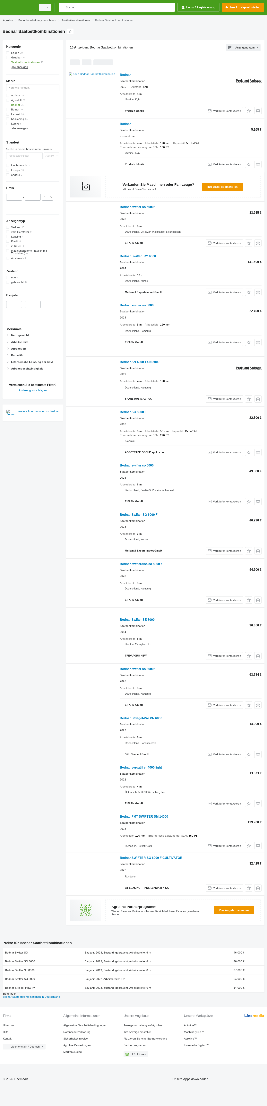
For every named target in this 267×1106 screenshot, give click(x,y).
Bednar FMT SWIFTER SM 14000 (144, 816)
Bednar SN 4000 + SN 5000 (139, 362)
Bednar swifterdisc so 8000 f (141, 564)
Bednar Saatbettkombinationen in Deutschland (31, 996)
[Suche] (62, 7)
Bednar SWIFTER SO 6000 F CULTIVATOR (151, 857)
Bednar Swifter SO (16, 952)
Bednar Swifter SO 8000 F (21, 978)
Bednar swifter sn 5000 (137, 305)
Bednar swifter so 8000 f (137, 669)
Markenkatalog (72, 1051)
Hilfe (5, 1031)
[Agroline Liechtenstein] (18, 7)
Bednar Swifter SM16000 (138, 256)
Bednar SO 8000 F (133, 412)
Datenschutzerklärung (76, 1031)
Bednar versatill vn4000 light (141, 767)
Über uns (8, 1025)
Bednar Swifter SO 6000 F (139, 514)
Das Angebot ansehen (234, 910)
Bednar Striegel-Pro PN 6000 (141, 718)
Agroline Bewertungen (77, 1045)
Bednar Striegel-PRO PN (20, 987)
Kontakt (7, 1038)
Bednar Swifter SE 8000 (137, 619)
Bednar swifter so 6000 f (137, 207)
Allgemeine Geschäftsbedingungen (85, 1025)
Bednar (125, 74)
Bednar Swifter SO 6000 (20, 961)
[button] (248, 110)
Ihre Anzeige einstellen (222, 186)
